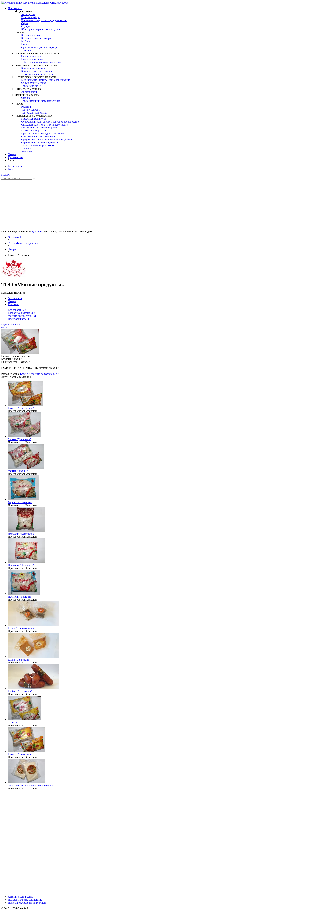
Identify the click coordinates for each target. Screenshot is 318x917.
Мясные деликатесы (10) (22, 315)
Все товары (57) (17, 309)
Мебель (25, 41)
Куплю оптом (15, 157)
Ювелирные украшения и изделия (40, 29)
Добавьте (37, 231)
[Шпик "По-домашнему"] (33, 625)
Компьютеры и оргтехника (36, 71)
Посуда (25, 44)
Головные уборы (30, 17)
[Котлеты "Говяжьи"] (20, 353)
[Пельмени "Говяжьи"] (24, 593)
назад (4, 327)
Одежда (25, 26)
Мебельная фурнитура (33, 118)
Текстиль (26, 50)
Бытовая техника (30, 35)
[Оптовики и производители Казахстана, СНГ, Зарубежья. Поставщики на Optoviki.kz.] (34, 2)
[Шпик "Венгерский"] (33, 656)
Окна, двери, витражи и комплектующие (44, 124)
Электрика (27, 151)
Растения (26, 106)
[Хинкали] (24, 719)
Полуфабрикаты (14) (19, 318)
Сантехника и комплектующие (38, 136)
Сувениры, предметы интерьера (39, 47)
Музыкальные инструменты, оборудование (45, 79)
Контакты (13, 304)
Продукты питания (32, 59)
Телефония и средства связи (37, 74)
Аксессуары (28, 14)
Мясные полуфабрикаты (45, 373)
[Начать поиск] (34, 178)
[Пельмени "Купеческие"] (26, 530)
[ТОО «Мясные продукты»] (13, 276)
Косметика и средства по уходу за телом (44, 20)
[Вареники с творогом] (23, 499)
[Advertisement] (159, 203)
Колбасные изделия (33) (21, 312)
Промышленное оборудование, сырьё (42, 133)
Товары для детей (31, 85)
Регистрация (15, 166)
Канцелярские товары (33, 68)
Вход (11, 169)
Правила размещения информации (27, 902)
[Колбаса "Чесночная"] (33, 688)
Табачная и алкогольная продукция (41, 62)
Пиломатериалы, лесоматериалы (39, 127)
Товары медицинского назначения (40, 100)
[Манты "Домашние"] (24, 436)
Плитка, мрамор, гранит (35, 130)
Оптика (25, 97)
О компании (15, 298)
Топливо (26, 148)
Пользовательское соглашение (25, 899)
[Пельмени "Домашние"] (26, 562)
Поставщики (15, 8)
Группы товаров (11, 324)
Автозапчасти (29, 91)
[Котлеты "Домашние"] (26, 751)
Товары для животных (34, 112)
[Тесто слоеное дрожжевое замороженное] (26, 782)
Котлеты (25, 373)
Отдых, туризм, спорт (33, 82)
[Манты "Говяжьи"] (26, 467)
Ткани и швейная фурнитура (37, 145)
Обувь (24, 23)
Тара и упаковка (30, 109)
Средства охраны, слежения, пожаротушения (46, 139)
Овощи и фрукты (31, 56)
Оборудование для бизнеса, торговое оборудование (50, 121)
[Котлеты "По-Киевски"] (25, 405)
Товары (12, 154)
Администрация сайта (20, 896)
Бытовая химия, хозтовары (36, 38)
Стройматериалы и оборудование (40, 142)
